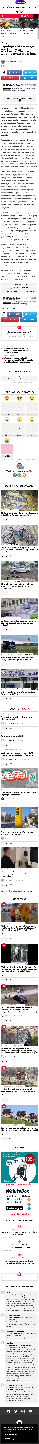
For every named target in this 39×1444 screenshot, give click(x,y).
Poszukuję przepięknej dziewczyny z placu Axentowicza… (17, 718)
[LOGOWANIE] (25, 16)
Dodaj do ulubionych (20, 288)
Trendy (19, 12)
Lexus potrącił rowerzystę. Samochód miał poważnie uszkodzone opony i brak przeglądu (19, 550)
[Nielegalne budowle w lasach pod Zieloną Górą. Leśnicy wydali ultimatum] (19, 1077)
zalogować (11, 891)
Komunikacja (16, 689)
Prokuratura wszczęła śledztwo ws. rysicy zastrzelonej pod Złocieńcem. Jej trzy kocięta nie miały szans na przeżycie (19, 1051)
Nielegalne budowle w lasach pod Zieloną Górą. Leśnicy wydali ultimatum (19, 1090)
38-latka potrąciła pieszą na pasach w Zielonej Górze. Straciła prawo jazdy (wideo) (18, 623)
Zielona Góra (9, 308)
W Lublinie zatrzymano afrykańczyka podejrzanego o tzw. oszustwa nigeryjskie (18, 874)
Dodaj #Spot (35, 16)
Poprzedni (1, 28)
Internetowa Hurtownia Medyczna (19, 1184)
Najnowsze (8, 7)
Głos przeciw (30, 378)
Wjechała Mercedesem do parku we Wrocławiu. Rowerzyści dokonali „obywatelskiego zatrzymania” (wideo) (19, 1010)
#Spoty (25, 709)
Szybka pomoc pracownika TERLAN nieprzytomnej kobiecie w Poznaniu (17, 754)
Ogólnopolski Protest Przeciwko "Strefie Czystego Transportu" (19, 794)
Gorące (32, 7)
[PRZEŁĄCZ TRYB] (22, 16)
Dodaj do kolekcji (13, 291)
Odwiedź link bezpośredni (19, 98)
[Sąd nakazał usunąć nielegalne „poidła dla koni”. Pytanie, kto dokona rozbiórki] (19, 1115)
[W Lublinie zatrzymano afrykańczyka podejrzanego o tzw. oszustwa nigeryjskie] (19, 857)
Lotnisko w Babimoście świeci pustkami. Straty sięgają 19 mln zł (19, 693)
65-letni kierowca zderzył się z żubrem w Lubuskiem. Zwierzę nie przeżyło (19, 514)
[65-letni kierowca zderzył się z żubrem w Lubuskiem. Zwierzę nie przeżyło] (19, 500)
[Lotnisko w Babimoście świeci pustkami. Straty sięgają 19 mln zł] (19, 679)
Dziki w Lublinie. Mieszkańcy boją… (22, 1317)
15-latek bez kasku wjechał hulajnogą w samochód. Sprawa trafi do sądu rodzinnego (19, 586)
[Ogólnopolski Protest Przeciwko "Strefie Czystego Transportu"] (19, 778)
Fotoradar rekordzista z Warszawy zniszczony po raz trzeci (17, 833)
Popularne (21, 7)
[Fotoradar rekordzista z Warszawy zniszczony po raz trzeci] (19, 817)
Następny (38, 28)
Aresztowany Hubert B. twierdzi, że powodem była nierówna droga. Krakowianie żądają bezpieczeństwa (27, 32)
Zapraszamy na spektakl (12, 736)
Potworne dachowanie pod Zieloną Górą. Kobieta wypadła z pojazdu (17, 659)
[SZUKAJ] (28, 16)
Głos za (8, 378)
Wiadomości (14, 510)
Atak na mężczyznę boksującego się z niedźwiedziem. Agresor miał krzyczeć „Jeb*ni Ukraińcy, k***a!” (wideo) (18, 928)
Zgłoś (31, 291)
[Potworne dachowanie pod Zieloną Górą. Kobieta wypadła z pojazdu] (19, 645)
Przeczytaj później (20, 284)
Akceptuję (9, 1439)
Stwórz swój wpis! (16, 279)
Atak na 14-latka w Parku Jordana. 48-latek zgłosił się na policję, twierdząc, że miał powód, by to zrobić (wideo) (19, 969)
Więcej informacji (13, 1435)
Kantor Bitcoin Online (19, 1214)
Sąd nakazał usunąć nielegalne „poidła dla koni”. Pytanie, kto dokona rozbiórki (19, 1129)
